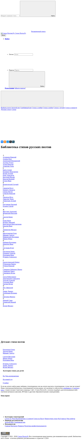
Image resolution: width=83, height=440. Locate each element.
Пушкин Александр (10, 257)
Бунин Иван (7, 181)
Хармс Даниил (8, 291)
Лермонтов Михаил (9, 230)
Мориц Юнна (7, 239)
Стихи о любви (37, 108)
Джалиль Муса (8, 197)
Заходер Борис (8, 217)
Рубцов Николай (8, 266)
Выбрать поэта (6, 108)
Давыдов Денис (8, 199)
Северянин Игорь (9, 273)
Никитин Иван (8, 244)
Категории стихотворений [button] (14, 417)
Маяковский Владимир (11, 237)
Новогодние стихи (51, 418)
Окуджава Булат (8, 248)
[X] (10, 142)
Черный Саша (7, 300)
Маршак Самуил (8, 235)
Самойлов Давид (9, 271)
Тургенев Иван (8, 282)
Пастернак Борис (9, 251)
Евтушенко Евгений (10, 204)
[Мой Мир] (7, 142)
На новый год (7, 379)
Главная (7, 426)
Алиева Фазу (7, 159)
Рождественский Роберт (11, 262)
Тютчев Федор (8, 284)
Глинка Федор (8, 192)
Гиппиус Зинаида (9, 190)
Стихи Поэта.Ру (23, 436)
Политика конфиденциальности (35, 426)
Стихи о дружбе (59, 108)
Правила (21, 426)
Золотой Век (9, 422)
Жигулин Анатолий (10, 211)
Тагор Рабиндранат (9, 277)
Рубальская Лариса (9, 264)
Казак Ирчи (7, 220)
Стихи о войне (48, 108)
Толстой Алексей (9, 280)
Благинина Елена (9, 349)
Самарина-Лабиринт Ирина (12, 269)
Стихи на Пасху (38, 418)
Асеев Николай (8, 164)
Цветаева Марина (9, 297)
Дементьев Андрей (9, 201)
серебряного (67, 388)
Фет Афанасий (8, 288)
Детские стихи (6, 109)
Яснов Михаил (8, 306)
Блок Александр (8, 175)
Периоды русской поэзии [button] (14, 420)
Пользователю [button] (10, 424)
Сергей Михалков (9, 356)
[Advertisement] (41, 124)
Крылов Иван (7, 226)
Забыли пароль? (20, 88)
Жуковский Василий (10, 213)
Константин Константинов (12, 224)
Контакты (14, 426)
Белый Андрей (8, 173)
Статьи (13, 109)
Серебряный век (26, 108)
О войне (6, 383)
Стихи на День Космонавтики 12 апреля (19, 418)
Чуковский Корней (9, 302)
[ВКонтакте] (2, 142)
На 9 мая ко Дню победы (66, 418)
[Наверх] (16, 413)
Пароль (11, 70)
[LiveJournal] (13, 142)
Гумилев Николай (9, 193)
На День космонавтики (11, 376)
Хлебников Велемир (10, 293)
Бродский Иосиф (9, 177)
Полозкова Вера (8, 255)
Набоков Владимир (9, 242)
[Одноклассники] (5, 142)
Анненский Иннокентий (11, 161)
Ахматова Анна (8, 166)
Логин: (11, 54)
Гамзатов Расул (8, 188)
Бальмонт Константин (10, 172)
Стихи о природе (71, 108)
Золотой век (15, 108)
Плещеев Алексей (9, 253)
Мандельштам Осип (10, 233)
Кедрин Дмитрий (9, 222)
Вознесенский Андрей (10, 184)
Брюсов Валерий (8, 179)
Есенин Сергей (8, 206)
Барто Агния (7, 170)
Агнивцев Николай (9, 157)
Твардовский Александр (11, 278)
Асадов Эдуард (8, 162)
